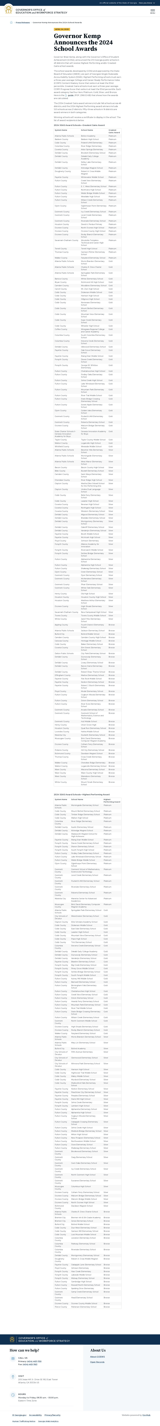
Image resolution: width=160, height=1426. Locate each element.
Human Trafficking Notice (23, 1421)
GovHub (146, 1415)
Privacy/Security (52, 1415)
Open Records (97, 1362)
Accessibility (35, 1415)
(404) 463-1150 (34, 1361)
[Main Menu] (152, 11)
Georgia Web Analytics (48, 1421)
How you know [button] (145, 3)
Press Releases (23, 22)
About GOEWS (97, 1357)
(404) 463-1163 (30, 1364)
